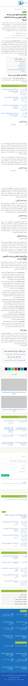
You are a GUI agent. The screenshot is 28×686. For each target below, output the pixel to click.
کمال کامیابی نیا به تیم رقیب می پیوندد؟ (10, 562)
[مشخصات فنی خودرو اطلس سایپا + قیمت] (21, 648)
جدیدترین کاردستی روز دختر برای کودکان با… (7, 667)
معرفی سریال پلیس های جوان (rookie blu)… (21, 667)
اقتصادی (18, 679)
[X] (25, 369)
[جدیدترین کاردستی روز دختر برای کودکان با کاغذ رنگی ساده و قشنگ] (7, 662)
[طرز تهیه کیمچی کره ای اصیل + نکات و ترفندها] (21, 437)
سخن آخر (23, 71)
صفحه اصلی (23, 9)
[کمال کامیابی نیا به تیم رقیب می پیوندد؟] (23, 564)
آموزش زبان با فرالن (23, 597)
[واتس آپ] (12, 369)
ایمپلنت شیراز (24, 594)
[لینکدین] (22, 369)
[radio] (19, 357)
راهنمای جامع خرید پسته (20, 61)
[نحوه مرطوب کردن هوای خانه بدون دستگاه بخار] (23, 99)
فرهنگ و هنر (10, 679)
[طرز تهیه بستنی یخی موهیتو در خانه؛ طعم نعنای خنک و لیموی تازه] (23, 115)
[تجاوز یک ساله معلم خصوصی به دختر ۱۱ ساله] (23, 576)
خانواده (15, 9)
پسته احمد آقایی (21, 65)
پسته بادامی (22, 64)
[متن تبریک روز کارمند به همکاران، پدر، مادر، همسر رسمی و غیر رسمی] (23, 530)
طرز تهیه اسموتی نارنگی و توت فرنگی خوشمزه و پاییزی (21, 428)
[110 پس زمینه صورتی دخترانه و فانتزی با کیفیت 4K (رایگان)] (23, 570)
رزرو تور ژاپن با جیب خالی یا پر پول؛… (10, 581)
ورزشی (5, 679)
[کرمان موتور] (14, 374)
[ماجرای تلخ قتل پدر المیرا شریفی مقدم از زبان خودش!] (23, 524)
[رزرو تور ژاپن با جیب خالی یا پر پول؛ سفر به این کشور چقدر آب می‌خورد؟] (23, 583)
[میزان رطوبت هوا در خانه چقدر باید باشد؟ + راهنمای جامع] (7, 617)
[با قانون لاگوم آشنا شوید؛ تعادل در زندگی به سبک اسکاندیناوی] (7, 423)
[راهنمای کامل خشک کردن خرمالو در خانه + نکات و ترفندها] (23, 107)
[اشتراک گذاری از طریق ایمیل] (6, 369)
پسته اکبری (22, 62)
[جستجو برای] (1, 3)
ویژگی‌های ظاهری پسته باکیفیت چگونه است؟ (16, 69)
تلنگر (21, 41)
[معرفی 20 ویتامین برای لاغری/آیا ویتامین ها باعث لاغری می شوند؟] (23, 557)
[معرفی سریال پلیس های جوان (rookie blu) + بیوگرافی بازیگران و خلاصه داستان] (21, 662)
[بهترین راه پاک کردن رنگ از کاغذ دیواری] (21, 617)
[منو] (26, 3)
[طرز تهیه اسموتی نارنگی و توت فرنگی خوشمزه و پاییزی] (21, 423)
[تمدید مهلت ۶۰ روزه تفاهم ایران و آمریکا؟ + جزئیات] (23, 545)
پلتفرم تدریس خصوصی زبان (21, 601)
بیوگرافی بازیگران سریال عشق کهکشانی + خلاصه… (7, 654)
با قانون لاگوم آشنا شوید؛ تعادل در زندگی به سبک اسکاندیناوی (8, 429)
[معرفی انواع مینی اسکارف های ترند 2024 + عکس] (21, 631)
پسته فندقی (22, 66)
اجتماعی (18, 9)
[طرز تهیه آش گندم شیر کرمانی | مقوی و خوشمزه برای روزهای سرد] (23, 91)
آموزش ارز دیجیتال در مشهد (21, 604)
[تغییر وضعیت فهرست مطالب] (23, 59)
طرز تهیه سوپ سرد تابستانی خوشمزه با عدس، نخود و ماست (7, 443)
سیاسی (14, 679)
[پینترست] (15, 369)
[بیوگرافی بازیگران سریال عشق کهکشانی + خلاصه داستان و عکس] (7, 648)
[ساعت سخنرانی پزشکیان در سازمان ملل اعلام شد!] (7, 630)
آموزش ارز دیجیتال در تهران (21, 599)
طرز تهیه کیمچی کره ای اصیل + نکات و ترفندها (21, 443)
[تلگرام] (9, 369)
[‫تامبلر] (19, 369)
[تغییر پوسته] (4, 3)
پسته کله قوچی (21, 68)
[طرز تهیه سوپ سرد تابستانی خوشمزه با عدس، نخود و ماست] (7, 437)
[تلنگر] (22, 3)
